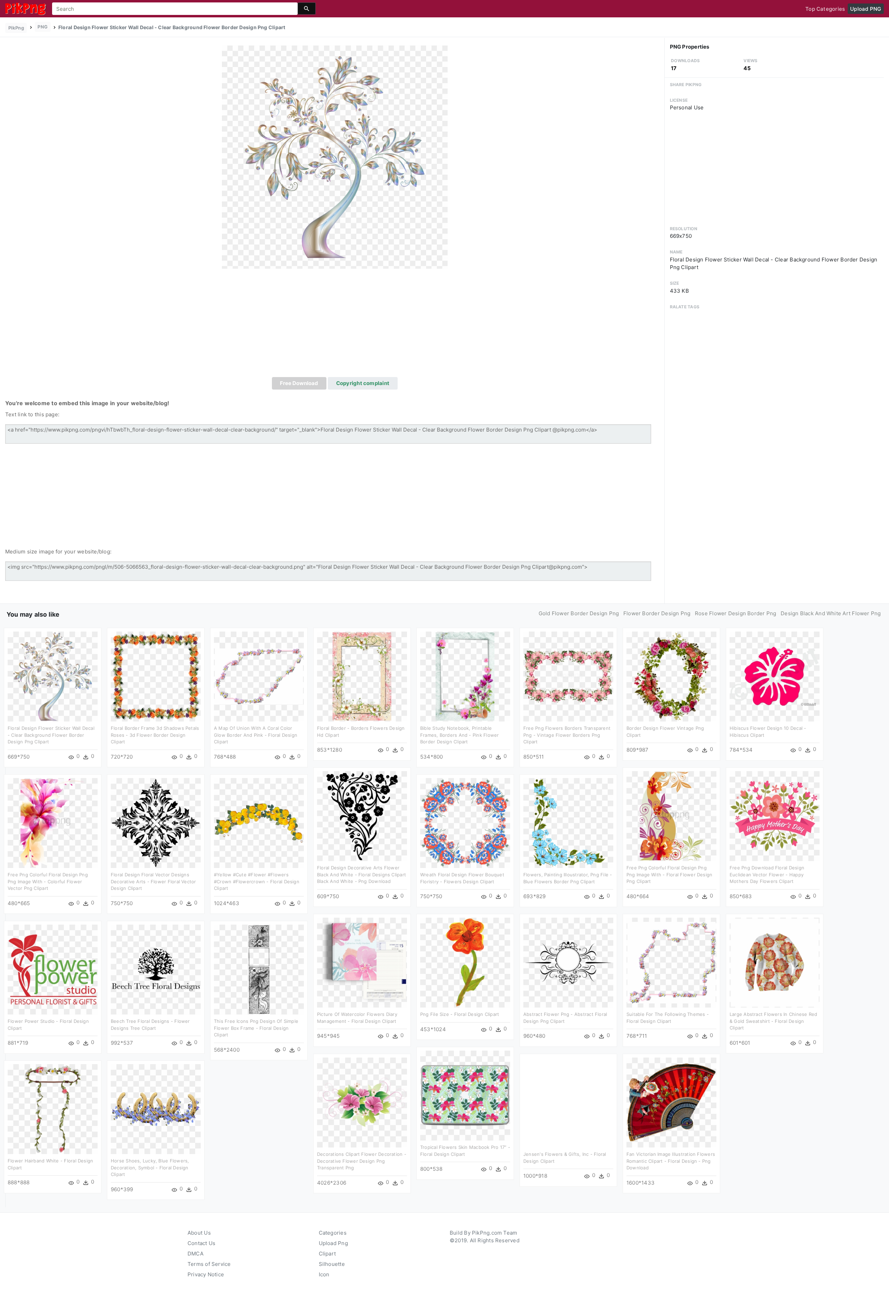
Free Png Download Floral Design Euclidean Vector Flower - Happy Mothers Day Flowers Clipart (767, 874)
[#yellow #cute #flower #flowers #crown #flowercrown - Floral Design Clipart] (259, 822)
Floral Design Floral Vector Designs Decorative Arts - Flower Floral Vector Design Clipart (153, 881)
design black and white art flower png (831, 613)
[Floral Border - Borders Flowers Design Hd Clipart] (362, 676)
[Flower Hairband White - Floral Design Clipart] (53, 1108)
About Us (199, 1232)
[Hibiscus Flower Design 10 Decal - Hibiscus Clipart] (775, 676)
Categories (333, 1232)
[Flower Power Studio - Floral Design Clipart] (53, 969)
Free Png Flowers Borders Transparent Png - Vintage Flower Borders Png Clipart (566, 734)
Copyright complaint (362, 383)
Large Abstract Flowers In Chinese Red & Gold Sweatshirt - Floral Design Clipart (773, 1020)
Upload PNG (865, 9)
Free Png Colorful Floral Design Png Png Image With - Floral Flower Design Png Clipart (669, 874)
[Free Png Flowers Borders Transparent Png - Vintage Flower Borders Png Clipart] (568, 676)
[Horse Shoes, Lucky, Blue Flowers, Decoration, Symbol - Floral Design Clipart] (156, 1108)
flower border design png (656, 613)
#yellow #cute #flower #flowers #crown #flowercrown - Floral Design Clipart (256, 881)
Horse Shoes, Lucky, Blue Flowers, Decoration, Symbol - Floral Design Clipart (150, 1167)
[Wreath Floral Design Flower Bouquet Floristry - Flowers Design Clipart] (465, 822)
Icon (324, 1274)
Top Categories (825, 9)
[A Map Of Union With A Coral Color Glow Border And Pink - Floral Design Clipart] (259, 676)
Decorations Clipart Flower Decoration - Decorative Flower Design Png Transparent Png (361, 1160)
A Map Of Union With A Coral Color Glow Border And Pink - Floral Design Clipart (255, 734)
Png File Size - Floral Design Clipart (459, 1014)
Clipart (327, 1253)
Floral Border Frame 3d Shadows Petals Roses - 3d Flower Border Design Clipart (155, 734)
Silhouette (332, 1264)
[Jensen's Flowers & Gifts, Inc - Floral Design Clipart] (568, 1102)
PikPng (16, 28)
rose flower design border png (735, 613)
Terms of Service (209, 1264)
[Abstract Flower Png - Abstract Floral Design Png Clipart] (568, 962)
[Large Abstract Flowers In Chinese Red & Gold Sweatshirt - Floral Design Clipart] (775, 962)
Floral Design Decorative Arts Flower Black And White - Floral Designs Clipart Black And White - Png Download (361, 874)
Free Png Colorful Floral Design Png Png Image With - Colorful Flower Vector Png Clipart (48, 881)
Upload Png (333, 1243)
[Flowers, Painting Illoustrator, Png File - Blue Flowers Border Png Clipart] (568, 822)
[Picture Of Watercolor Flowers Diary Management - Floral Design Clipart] (362, 962)
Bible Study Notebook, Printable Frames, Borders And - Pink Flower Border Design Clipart (459, 734)
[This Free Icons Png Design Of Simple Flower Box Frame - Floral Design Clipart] (259, 969)
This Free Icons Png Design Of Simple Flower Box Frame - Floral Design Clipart (256, 1027)
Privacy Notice (206, 1274)
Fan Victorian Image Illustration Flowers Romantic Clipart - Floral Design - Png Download (670, 1160)
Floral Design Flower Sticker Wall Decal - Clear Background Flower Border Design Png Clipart (51, 734)
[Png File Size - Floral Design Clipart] (465, 962)
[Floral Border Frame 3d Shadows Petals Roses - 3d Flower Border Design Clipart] (156, 676)
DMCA (195, 1253)
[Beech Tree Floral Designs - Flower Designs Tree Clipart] (156, 969)
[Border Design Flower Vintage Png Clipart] (671, 676)
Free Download (299, 383)
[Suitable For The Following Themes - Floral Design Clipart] (671, 962)
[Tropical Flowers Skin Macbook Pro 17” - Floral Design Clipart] (465, 1095)
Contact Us (201, 1243)
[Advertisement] (334, 325)
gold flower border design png (579, 613)
